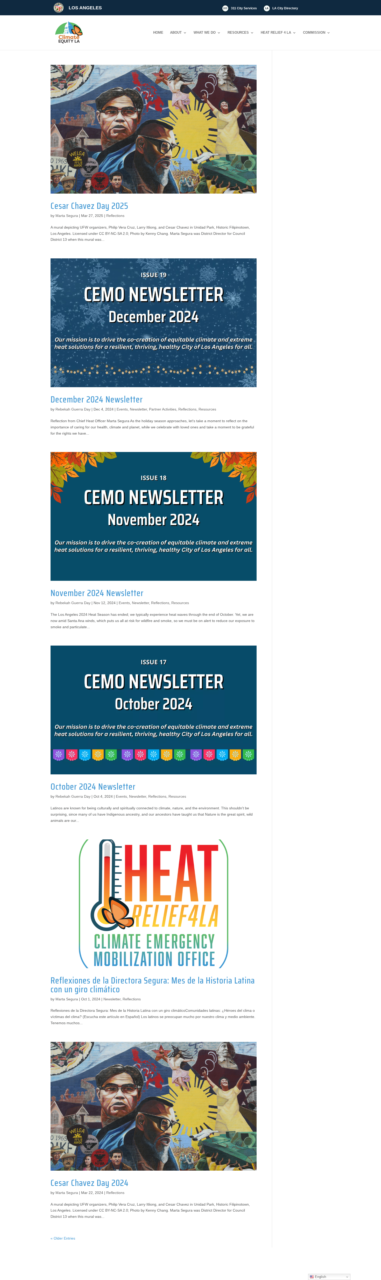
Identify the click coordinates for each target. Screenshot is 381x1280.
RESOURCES (238, 32)
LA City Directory (285, 8)
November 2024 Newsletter (97, 593)
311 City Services (244, 8)
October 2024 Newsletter (93, 787)
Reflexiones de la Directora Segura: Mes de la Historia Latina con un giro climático (153, 984)
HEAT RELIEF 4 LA (276, 32)
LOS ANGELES (85, 7)
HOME (158, 32)
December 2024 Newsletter (97, 399)
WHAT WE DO (205, 32)
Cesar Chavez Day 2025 (89, 206)
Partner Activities (162, 409)
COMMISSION (314, 32)
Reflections (115, 216)
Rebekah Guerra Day (72, 409)
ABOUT (176, 32)
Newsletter (138, 409)
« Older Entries (63, 1238)
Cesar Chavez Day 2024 (90, 1183)
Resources (207, 409)
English (320, 1277)
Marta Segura (66, 216)
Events (122, 409)
